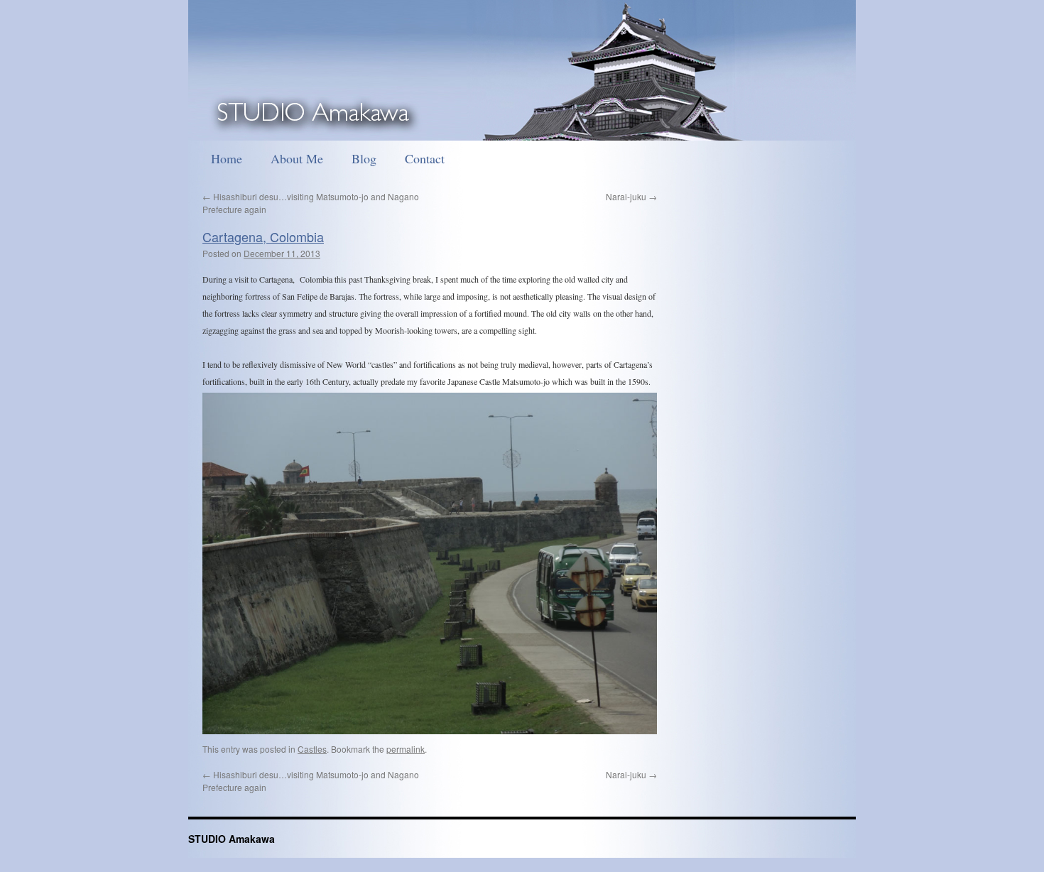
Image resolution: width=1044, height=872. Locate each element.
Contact (425, 158)
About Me (297, 158)
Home (226, 158)
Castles (312, 749)
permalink (405, 749)
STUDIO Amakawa (231, 839)
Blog (364, 158)
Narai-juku (631, 196)
